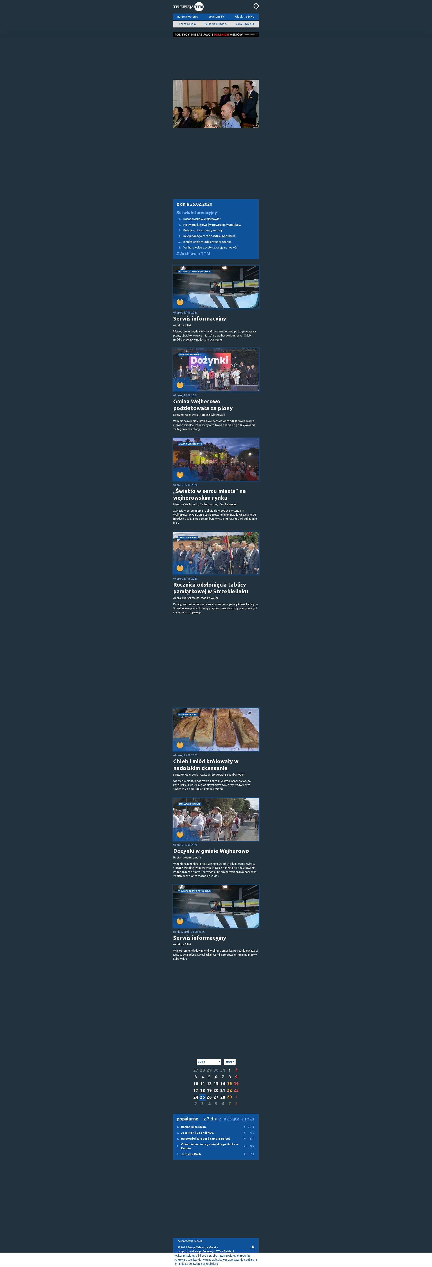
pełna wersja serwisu (190, 1241)
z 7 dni (210, 1118)
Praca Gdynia (187, 24)
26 (209, 1097)
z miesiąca (229, 1118)
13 (216, 1083)
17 (195, 1090)
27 (195, 1070)
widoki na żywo (244, 16)
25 (202, 1097)
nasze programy (187, 16)
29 (209, 1070)
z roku (247, 1118)
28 (202, 1070)
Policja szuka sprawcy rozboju (200, 230)
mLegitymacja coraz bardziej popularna (207, 236)
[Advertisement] (216, 57)
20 (216, 1090)
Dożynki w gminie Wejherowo (211, 851)
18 (202, 1090)
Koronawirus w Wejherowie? (199, 219)
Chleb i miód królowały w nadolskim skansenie (205, 764)
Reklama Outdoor (216, 24)
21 (222, 1090)
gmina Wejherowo (189, 354)
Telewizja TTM (212, 1251)
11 (202, 1083)
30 (216, 1070)
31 (222, 1070)
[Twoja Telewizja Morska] (188, 7)
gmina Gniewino (188, 537)
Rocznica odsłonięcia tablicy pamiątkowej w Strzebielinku (210, 588)
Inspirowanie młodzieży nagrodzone (205, 242)
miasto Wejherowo (190, 444)
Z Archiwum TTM (193, 253)
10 (195, 1083)
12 (209, 1083)
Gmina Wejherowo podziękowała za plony (203, 404)
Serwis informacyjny (197, 212)
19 (209, 1090)
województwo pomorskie (194, 271)
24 (195, 1097)
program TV (216, 16)
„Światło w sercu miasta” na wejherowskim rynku (209, 494)
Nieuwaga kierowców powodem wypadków (209, 224)
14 (222, 1083)
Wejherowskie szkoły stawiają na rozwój (207, 247)
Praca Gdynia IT (244, 24)
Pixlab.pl (228, 1251)
